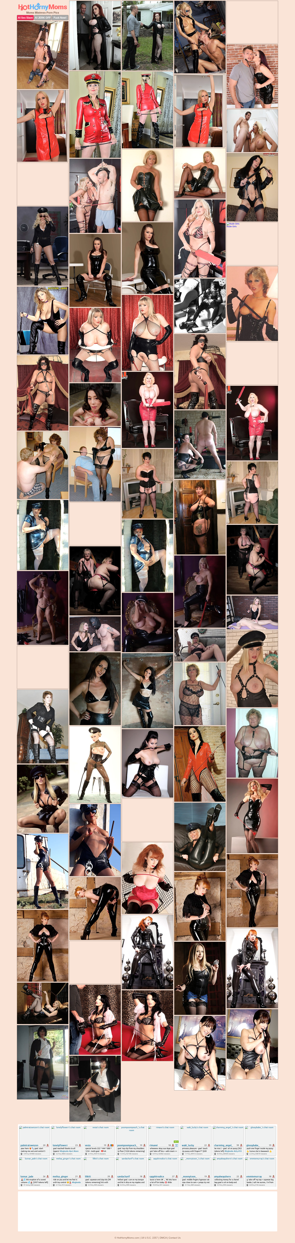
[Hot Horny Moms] (42, 7)
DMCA (163, 1237)
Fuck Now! (60, 17)
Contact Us (175, 1237)
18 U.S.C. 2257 (149, 1237)
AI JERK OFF (43, 17)
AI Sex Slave (25, 17)
